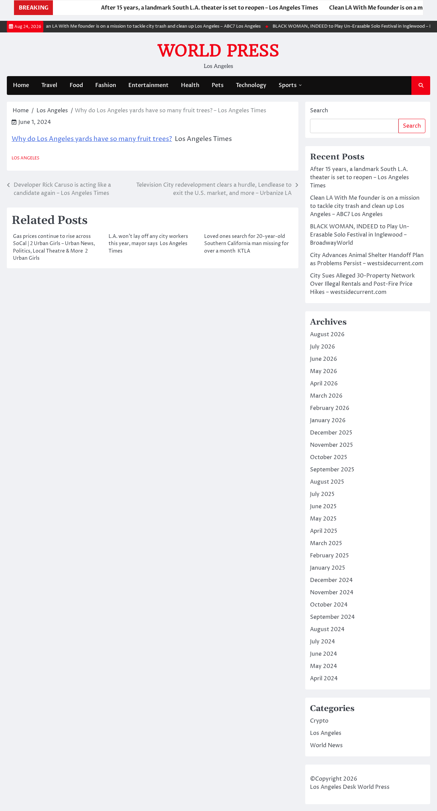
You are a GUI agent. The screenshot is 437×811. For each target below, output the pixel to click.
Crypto (319, 721)
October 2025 (328, 457)
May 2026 (323, 371)
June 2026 (323, 359)
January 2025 (327, 568)
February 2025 (329, 555)
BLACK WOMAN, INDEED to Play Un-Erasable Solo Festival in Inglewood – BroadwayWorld (359, 235)
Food (76, 85)
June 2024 (323, 654)
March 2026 (326, 396)
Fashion (105, 85)
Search (319, 110)
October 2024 (329, 605)
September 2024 (332, 617)
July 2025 (322, 494)
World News (326, 745)
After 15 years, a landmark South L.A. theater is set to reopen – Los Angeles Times (196, 8)
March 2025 (326, 543)
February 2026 (329, 408)
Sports (288, 85)
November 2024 (331, 592)
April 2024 (324, 678)
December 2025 (331, 433)
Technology (251, 85)
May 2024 (323, 666)
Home (21, 85)
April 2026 (324, 383)
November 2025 (331, 445)
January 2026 (328, 420)
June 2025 (323, 506)
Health (190, 85)
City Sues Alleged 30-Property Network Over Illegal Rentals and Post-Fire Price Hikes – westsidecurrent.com (362, 284)
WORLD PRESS (218, 50)
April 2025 (323, 531)
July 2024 (322, 641)
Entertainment (148, 85)
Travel (49, 85)
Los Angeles (25, 158)
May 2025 (323, 519)
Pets (218, 85)
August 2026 (327, 334)
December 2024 (331, 580)
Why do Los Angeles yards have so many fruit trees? (92, 139)
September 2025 (332, 469)
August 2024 (327, 629)
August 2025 (327, 482)
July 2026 (322, 347)
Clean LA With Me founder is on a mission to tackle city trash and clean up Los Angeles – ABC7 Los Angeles (141, 26)
